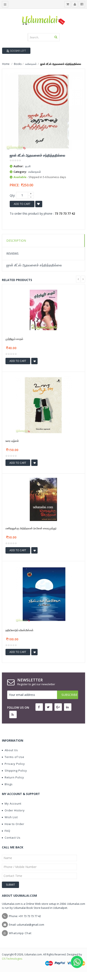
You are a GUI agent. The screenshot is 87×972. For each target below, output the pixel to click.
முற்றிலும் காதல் (14, 339)
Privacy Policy (15, 764)
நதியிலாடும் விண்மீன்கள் (19, 630)
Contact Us (12, 837)
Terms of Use (14, 757)
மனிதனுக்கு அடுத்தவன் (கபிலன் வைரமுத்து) (30, 528)
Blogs (9, 784)
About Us (11, 750)
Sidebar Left (17, 51)
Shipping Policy (16, 770)
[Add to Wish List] (34, 361)
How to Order (14, 824)
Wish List (11, 817)
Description (16, 240)
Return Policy (14, 777)
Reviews (12, 253)
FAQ (7, 831)
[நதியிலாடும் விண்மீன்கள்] (43, 594)
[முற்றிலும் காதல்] (43, 310)
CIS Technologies (12, 959)
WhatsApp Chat (20, 933)
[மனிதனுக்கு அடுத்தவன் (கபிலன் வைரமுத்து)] (43, 499)
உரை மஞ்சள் (12, 441)
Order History (15, 810)
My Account (13, 803)
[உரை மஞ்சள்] (43, 404)
